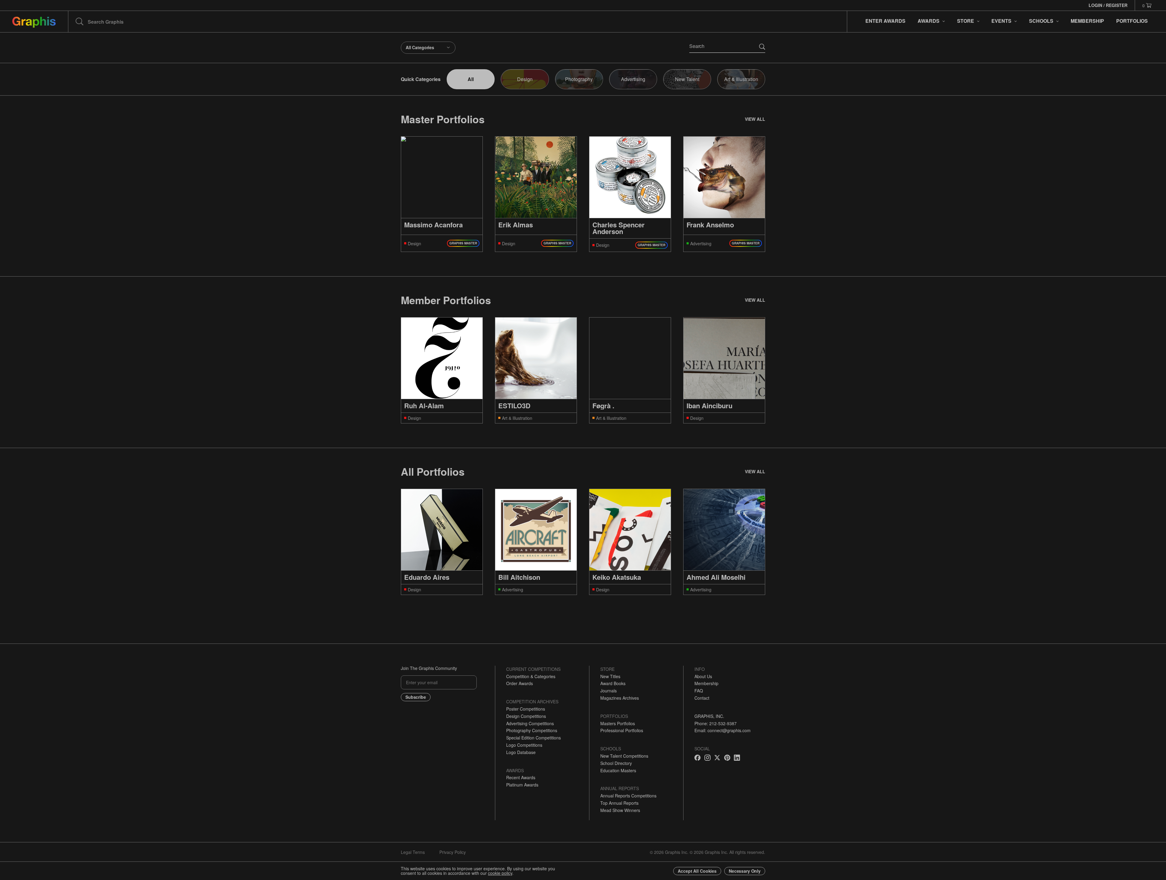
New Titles (610, 676)
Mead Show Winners (620, 810)
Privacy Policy (452, 852)
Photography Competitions (531, 730)
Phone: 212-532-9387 (715, 723)
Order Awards (519, 683)
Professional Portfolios (621, 730)
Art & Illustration (741, 79)
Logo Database (521, 752)
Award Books (613, 683)
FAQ (698, 691)
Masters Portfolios (617, 723)
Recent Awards (520, 777)
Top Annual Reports (619, 803)
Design (525, 79)
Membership (706, 683)
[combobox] (428, 48)
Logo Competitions (524, 745)
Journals (608, 691)
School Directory (616, 763)
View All (755, 119)
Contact (701, 698)
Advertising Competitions (530, 723)
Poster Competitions (525, 709)
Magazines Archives (619, 698)
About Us (703, 676)
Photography (579, 79)
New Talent (687, 79)
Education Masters (618, 770)
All (471, 79)
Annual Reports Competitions (628, 796)
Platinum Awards (522, 785)
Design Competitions (526, 716)
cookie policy (500, 873)
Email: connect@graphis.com (722, 730)
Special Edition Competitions (533, 738)
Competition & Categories (530, 676)
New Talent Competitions (624, 756)
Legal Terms (413, 852)
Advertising (633, 79)
